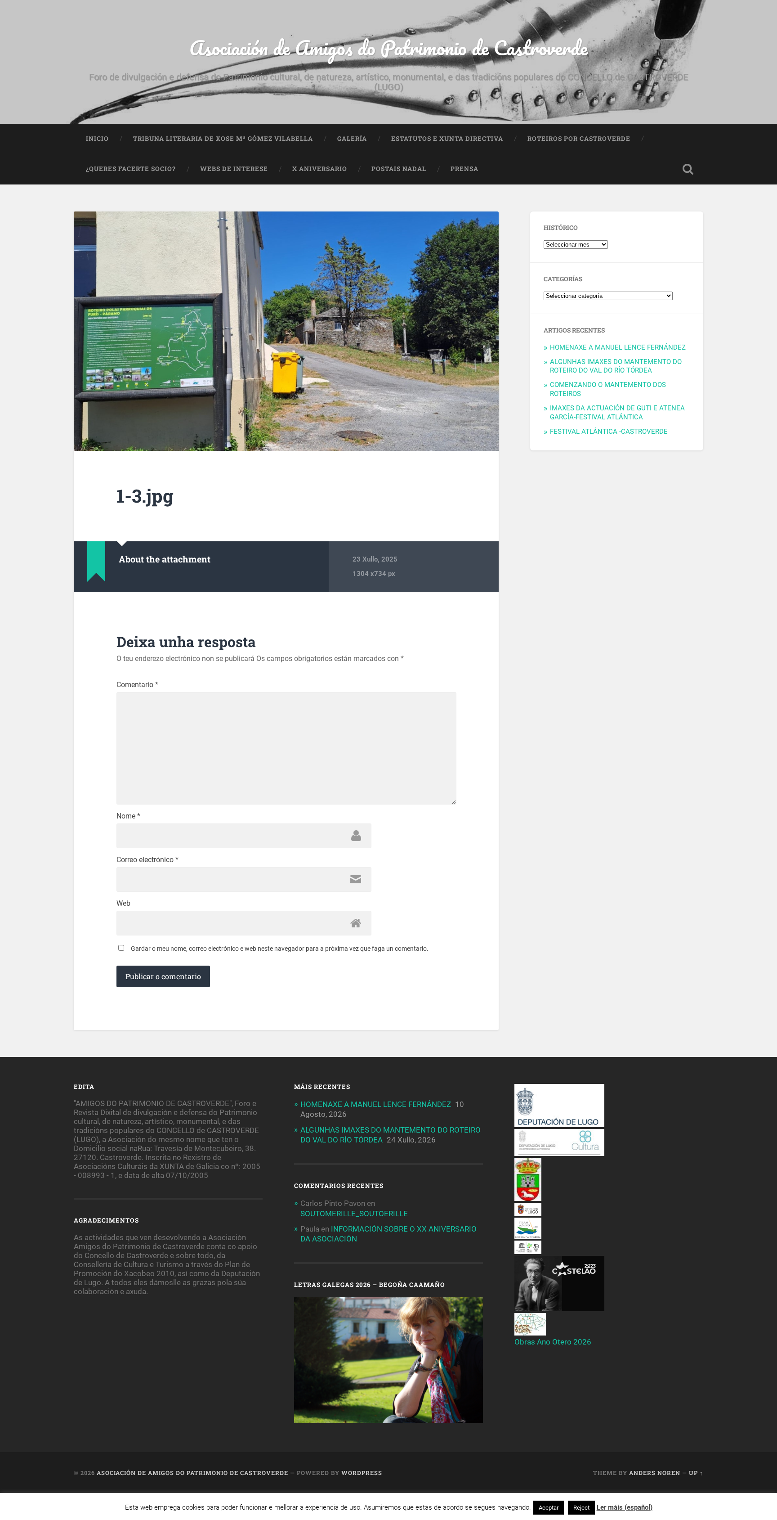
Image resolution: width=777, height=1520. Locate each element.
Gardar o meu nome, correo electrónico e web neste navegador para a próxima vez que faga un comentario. (280, 948)
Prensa (464, 169)
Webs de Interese (234, 169)
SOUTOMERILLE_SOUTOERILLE (354, 1213)
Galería (352, 139)
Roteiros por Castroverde (578, 139)
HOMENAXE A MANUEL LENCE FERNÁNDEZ (618, 347)
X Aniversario (319, 169)
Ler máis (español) (624, 1507)
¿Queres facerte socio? (131, 169)
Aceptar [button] (548, 1507)
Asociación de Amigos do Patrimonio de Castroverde (388, 47)
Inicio (97, 139)
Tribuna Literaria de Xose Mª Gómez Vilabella (223, 139)
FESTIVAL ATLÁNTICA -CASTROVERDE (609, 431)
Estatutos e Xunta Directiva (447, 139)
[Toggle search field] (688, 169)
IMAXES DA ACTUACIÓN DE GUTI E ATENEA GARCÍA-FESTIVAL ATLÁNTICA (617, 412)
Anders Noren (654, 1472)
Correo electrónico (147, 859)
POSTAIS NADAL (398, 169)
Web (123, 903)
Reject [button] (581, 1507)
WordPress (361, 1472)
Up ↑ (696, 1472)
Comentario (137, 684)
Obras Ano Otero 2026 (552, 1341)
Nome (128, 816)
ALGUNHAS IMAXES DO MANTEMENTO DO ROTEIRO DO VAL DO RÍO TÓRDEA (616, 366)
